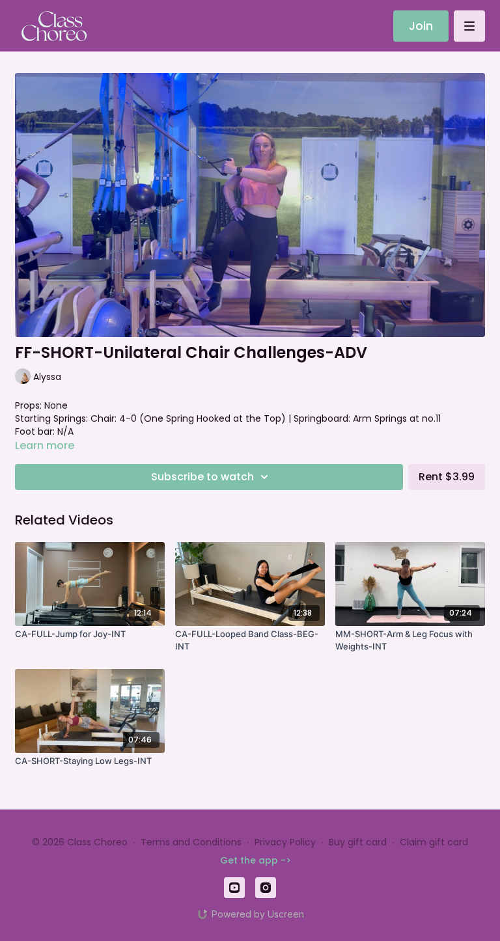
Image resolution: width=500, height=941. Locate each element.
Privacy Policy (285, 842)
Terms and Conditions (191, 842)
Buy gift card (358, 842)
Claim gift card (434, 842)
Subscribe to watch (202, 476)
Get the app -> (255, 860)
